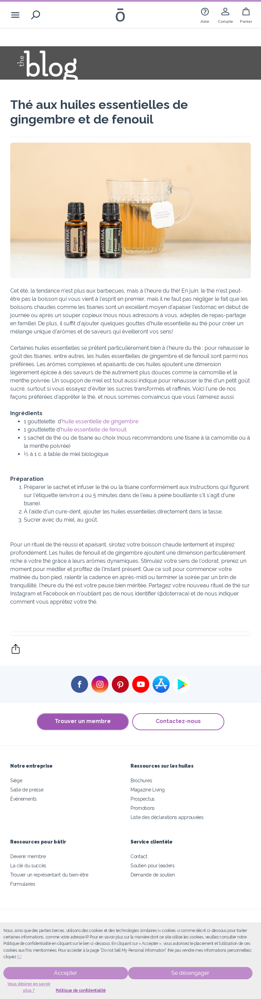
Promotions (142, 808)
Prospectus (142, 799)
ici (19, 956)
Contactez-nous (178, 721)
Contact (138, 856)
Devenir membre (28, 856)
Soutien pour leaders (152, 865)
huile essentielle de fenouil (93, 429)
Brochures (141, 780)
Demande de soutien (152, 875)
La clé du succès (28, 865)
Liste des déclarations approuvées (167, 817)
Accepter (65, 973)
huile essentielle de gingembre (100, 421)
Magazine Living (147, 789)
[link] (205, 15)
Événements (23, 799)
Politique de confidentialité (81, 990)
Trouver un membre (83, 721)
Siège (16, 780)
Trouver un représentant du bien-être (49, 875)
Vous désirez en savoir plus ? (29, 987)
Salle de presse (26, 789)
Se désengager (190, 973)
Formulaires (22, 884)
